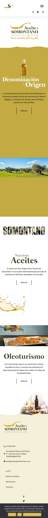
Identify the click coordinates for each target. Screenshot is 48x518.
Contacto (9, 487)
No (20, 514)
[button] (42, 6)
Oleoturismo (10, 482)
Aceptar (12, 514)
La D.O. (8, 471)
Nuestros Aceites (12, 476)
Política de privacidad (32, 514)
